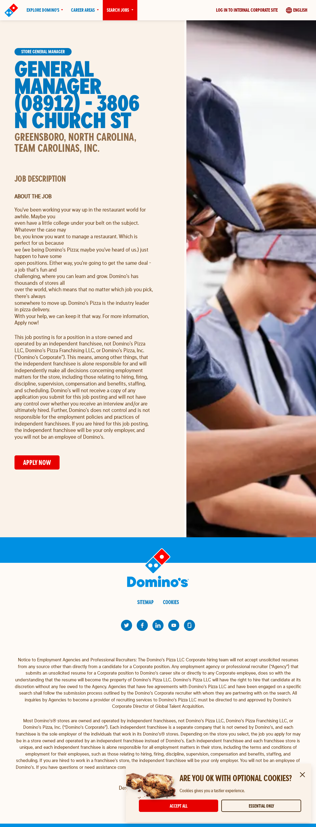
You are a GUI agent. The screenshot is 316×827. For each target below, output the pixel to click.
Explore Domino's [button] (43, 10)
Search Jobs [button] (118, 10)
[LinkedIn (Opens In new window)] (158, 625)
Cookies (171, 602)
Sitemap (145, 602)
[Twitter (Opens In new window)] (126, 625)
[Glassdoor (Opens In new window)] (189, 625)
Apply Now (37, 462)
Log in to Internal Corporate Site (247, 10)
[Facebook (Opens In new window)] (142, 625)
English (300, 10)
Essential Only (261, 806)
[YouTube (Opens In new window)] (173, 625)
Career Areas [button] (83, 10)
